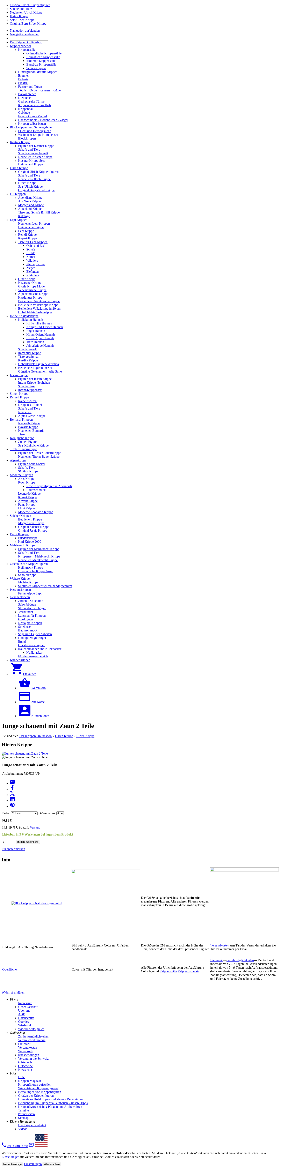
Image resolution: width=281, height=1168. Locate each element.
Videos (22, 1129)
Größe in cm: (47, 813)
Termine (23, 1110)
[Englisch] (41, 1146)
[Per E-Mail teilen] (12, 783)
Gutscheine (25, 1066)
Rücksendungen (28, 1055)
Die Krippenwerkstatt (32, 1125)
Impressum (25, 1003)
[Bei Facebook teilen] (12, 789)
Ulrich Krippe (64, 736)
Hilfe (21, 1077)
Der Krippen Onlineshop (35, 736)
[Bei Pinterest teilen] (12, 806)
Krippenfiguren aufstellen (34, 1084)
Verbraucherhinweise (31, 1040)
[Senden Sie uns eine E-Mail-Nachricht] (31, 1146)
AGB (21, 1014)
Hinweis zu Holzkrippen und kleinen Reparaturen (50, 1099)
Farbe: (6, 813)
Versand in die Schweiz (33, 1058)
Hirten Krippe (85, 736)
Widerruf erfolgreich (31, 1029)
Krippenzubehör (188, 971)
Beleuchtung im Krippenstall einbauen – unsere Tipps (53, 1103)
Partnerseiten (26, 1114)
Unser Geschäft (28, 1007)
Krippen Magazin (29, 1081)
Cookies (23, 1021)
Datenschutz (26, 1018)
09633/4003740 (17, 1146)
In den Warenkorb (27, 841)
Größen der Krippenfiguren (36, 1095)
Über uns (24, 1010)
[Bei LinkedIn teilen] (12, 800)
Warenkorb (25, 1051)
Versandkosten (219, 945)
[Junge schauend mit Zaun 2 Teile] (25, 753)
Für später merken (13, 849)
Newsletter (25, 1069)
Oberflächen (10, 969)
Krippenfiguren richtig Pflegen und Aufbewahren (50, 1106)
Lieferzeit (216, 960)
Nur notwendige (12, 1164)
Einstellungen (10, 1157)
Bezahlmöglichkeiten (240, 960)
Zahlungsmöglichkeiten (33, 1036)
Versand (35, 827)
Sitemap (23, 1118)
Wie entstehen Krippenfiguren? (38, 1088)
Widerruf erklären (13, 992)
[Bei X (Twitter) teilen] (12, 794)
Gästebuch (25, 1062)
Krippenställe (168, 971)
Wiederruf (24, 1025)
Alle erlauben (52, 1164)
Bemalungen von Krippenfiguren (39, 1092)
